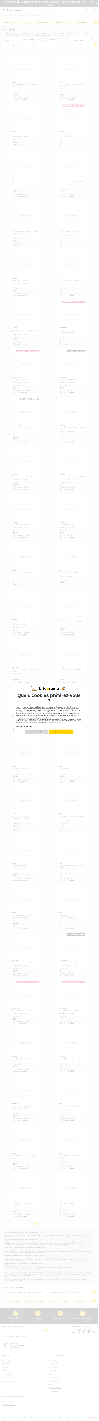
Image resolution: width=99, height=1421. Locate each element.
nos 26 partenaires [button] (39, 707)
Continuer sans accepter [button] (24, 725)
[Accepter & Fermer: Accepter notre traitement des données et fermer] (61, 732)
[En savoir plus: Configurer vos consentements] (36, 732)
